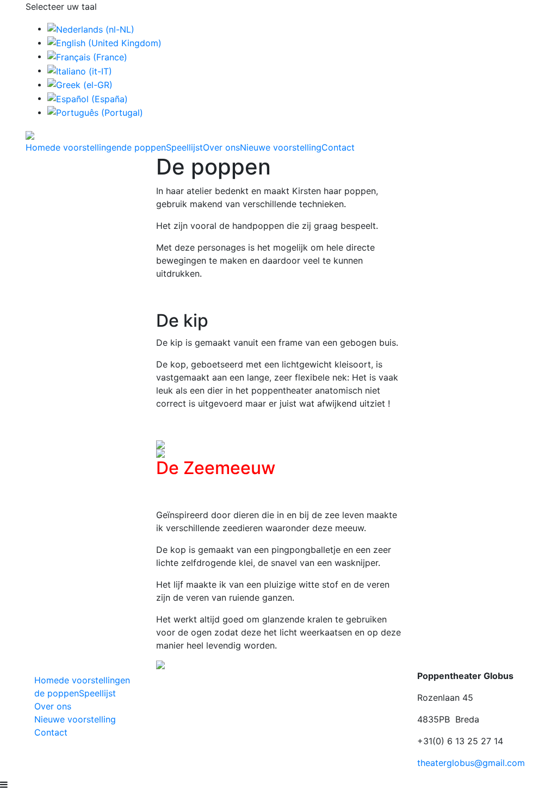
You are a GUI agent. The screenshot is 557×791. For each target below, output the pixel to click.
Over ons (221, 147)
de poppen (143, 147)
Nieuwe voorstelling (280, 147)
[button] (174, 444)
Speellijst (184, 147)
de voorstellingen (85, 147)
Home (38, 147)
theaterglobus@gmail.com (471, 762)
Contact (338, 147)
